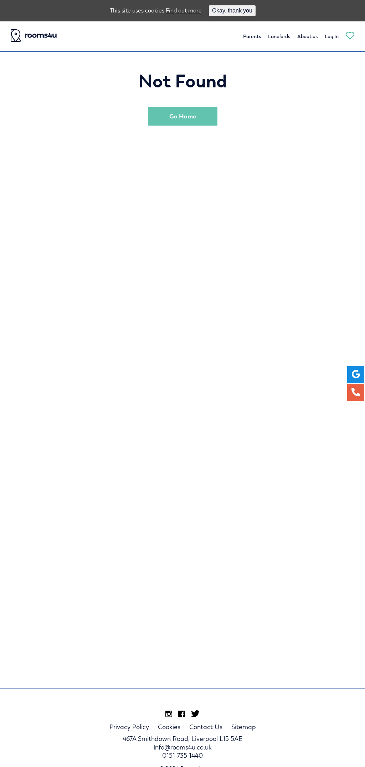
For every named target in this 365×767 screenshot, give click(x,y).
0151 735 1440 (182, 755)
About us (307, 36)
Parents (252, 36)
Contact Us (205, 727)
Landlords (279, 36)
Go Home (182, 116)
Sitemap (243, 727)
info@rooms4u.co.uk (183, 747)
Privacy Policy (129, 727)
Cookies (169, 727)
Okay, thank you (232, 10)
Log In (332, 36)
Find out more (184, 10)
